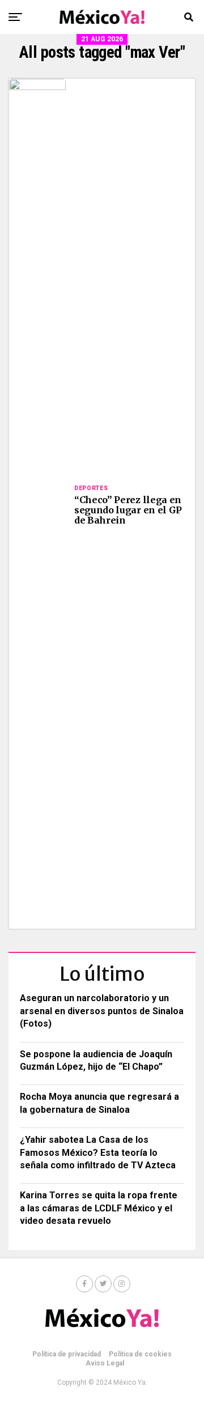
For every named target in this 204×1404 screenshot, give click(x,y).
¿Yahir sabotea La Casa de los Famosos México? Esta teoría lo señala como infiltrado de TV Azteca (98, 1152)
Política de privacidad (66, 1354)
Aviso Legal (105, 1363)
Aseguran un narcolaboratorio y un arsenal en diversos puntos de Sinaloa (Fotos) (102, 1011)
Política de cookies (140, 1354)
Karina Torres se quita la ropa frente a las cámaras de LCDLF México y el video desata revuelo (98, 1208)
